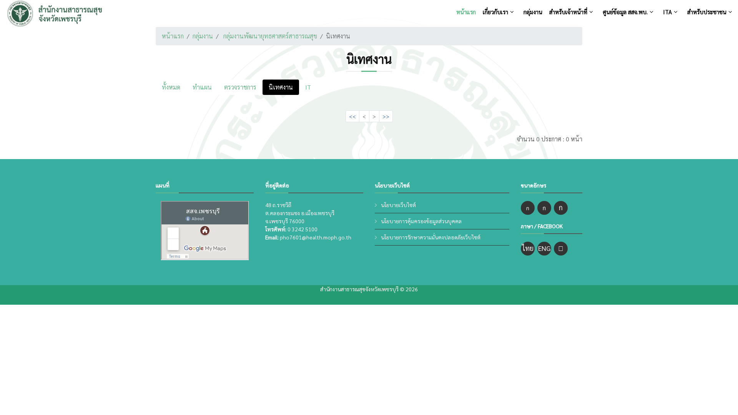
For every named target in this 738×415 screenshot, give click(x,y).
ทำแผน (202, 87)
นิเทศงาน (281, 87)
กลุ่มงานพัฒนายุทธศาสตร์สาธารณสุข (270, 36)
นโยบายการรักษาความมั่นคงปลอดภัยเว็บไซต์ (430, 237)
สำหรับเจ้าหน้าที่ (568, 11)
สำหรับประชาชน (706, 11)
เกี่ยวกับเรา (495, 11)
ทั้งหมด (171, 87)
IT (308, 87)
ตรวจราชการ (240, 87)
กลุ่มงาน (533, 11)
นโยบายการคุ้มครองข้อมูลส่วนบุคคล (421, 220)
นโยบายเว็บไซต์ (398, 204)
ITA (667, 11)
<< (352, 116)
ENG (544, 248)
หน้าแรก (466, 11)
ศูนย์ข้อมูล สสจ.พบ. (625, 11)
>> (385, 116)
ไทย (528, 248)
